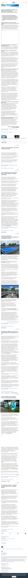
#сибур (9, 481)
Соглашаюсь (14, 576)
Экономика (18, 169)
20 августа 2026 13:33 (16, 170)
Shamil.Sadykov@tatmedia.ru (4, 572)
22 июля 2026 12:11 (17, 394)
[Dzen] (18, 533)
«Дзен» (9, 168)
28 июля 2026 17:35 (17, 329)
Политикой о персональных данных (12, 575)
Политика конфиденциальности (4, 570)
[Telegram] (10, 533)
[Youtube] (25, 533)
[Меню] (26, 3)
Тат (5, 2)
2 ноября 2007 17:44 (17, 145)
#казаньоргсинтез (3, 481)
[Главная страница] (13, 2)
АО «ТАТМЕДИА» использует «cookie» (5, 567)
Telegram (12, 168)
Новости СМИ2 (4, 142)
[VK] (2, 533)
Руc (1, 2)
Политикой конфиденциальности (22, 575)
